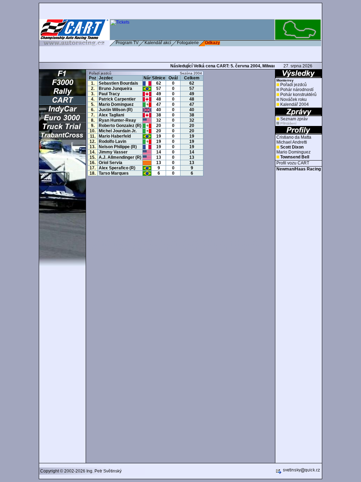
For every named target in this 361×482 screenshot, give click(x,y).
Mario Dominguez (293, 152)
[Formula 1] (62, 76)
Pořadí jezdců (293, 84)
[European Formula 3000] (62, 120)
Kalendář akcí (158, 42)
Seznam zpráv (294, 118)
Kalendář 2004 (294, 104)
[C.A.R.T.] (62, 103)
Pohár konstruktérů (298, 94)
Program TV (127, 42)
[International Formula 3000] (62, 85)
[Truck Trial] (62, 129)
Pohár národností (296, 89)
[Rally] (62, 94)
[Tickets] (192, 38)
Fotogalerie (188, 42)
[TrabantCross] (62, 138)
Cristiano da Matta (293, 137)
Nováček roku (293, 99)
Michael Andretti (291, 142)
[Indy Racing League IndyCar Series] (62, 111)
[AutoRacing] (74, 43)
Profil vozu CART (292, 163)
